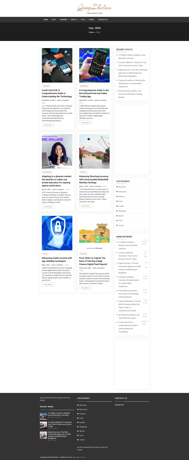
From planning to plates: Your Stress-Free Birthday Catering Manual (130, 94)
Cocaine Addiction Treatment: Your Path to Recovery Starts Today (132, 64)
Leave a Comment (63, 100)
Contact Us (102, 19)
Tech (83, 19)
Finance (46, 86)
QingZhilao (94, 7)
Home (46, 19)
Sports (83, 172)
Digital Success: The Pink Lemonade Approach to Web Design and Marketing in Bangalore (133, 73)
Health (74, 19)
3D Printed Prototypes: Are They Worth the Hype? (129, 316)
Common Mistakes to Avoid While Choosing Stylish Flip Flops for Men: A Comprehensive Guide (129, 306)
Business (63, 19)
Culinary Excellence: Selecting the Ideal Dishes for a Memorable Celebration (132, 83)
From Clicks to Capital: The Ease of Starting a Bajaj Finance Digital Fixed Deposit (93, 261)
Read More (48, 125)
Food (120, 201)
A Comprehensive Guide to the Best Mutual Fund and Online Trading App (94, 93)
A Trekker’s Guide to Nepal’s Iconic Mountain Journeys (132, 56)
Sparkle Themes (80, 457)
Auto (54, 19)
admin (44, 103)
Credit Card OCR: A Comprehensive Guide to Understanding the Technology (57, 93)
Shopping (122, 211)
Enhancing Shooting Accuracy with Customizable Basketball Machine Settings (93, 179)
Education (47, 172)
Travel (91, 19)
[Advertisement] (133, 140)
